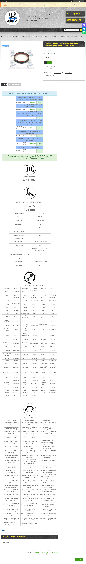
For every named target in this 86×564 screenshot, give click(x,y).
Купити (50, 62)
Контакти (34, 30)
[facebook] (3, 530)
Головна (5, 30)
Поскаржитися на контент (39, 552)
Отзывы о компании (48, 30)
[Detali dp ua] (12, 17)
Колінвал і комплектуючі (12, 36)
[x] (4, 530)
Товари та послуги (19, 30)
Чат (80, 559)
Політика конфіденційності (52, 552)
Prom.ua (51, 550)
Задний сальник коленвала (27, 36)
